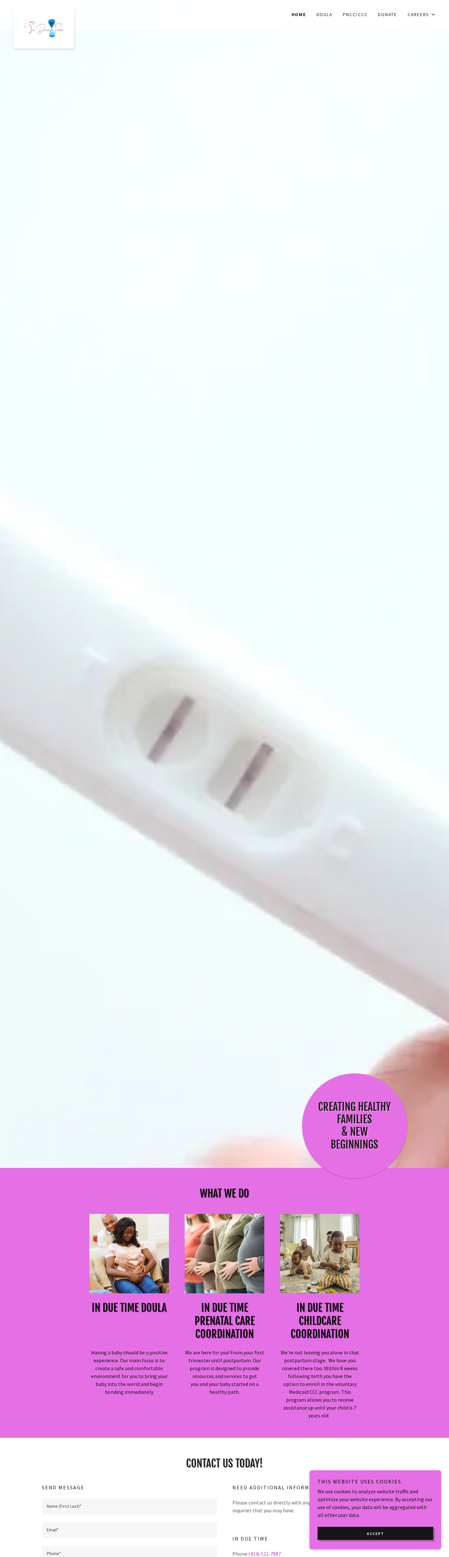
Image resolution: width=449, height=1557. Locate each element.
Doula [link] (325, 14)
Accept (375, 1533)
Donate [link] (387, 14)
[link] (66, 10)
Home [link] (299, 14)
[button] (422, 14)
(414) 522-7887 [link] (264, 1553)
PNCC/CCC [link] (355, 14)
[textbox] (129, 1506)
